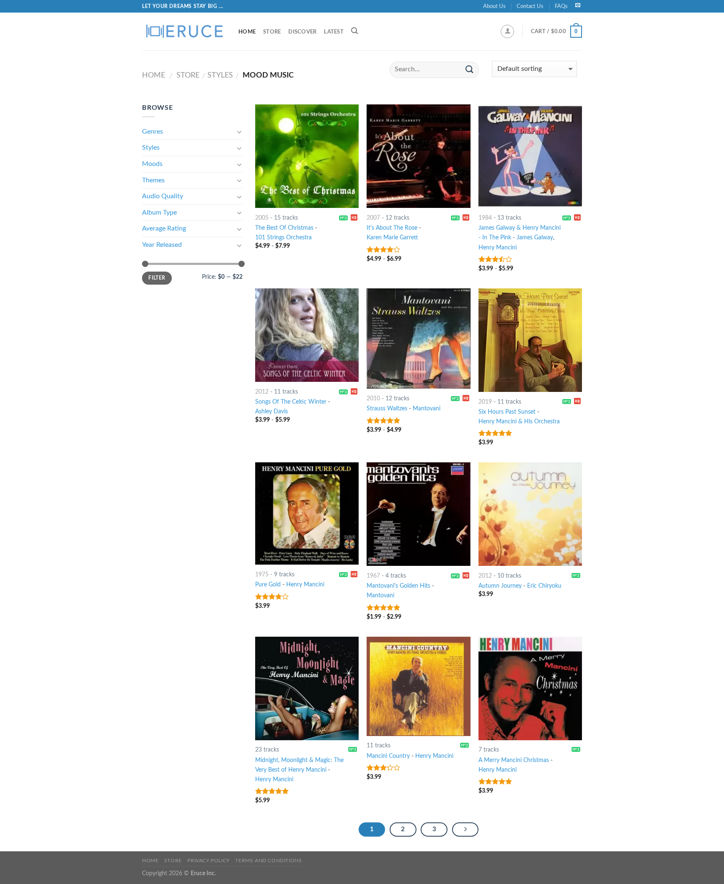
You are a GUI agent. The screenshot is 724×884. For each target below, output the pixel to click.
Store (272, 31)
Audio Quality (162, 196)
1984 (485, 218)
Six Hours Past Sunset (506, 412)
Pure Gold (268, 584)
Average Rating (164, 228)
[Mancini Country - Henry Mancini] (418, 686)
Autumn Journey (500, 586)
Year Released (162, 244)
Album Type (159, 212)
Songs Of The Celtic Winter (290, 402)
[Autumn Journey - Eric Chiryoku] (530, 514)
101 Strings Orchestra (283, 237)
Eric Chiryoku (544, 586)
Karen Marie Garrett (392, 237)
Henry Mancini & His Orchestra (519, 421)
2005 (262, 218)
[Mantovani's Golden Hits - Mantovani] (418, 514)
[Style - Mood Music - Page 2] (465, 829)
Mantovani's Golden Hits (398, 586)
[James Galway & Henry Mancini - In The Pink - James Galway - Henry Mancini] (530, 156)
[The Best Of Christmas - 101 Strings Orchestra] (307, 156)
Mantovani (426, 408)
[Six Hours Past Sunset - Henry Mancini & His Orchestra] (530, 340)
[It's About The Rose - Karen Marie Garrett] (418, 156)
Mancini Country (388, 756)
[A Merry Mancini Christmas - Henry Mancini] (530, 688)
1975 (262, 574)
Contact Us (530, 6)
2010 (373, 398)
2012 (262, 392)
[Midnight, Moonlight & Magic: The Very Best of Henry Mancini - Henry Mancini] (307, 688)
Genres (152, 131)
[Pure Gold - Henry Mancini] (307, 513)
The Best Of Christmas (284, 228)
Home (247, 31)
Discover (302, 31)
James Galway (535, 237)
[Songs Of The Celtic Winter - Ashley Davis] (307, 335)
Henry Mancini (497, 247)
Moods (152, 164)
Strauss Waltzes (387, 408)
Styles (220, 75)
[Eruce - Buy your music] (184, 31)
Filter (156, 277)
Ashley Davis (271, 411)
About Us (494, 6)
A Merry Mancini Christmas (513, 760)
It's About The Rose (392, 228)
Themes (153, 180)
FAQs (561, 6)
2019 (485, 402)
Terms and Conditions (268, 860)
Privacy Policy (208, 860)
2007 (373, 218)
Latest (334, 31)
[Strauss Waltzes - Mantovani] (418, 338)
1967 (373, 576)
